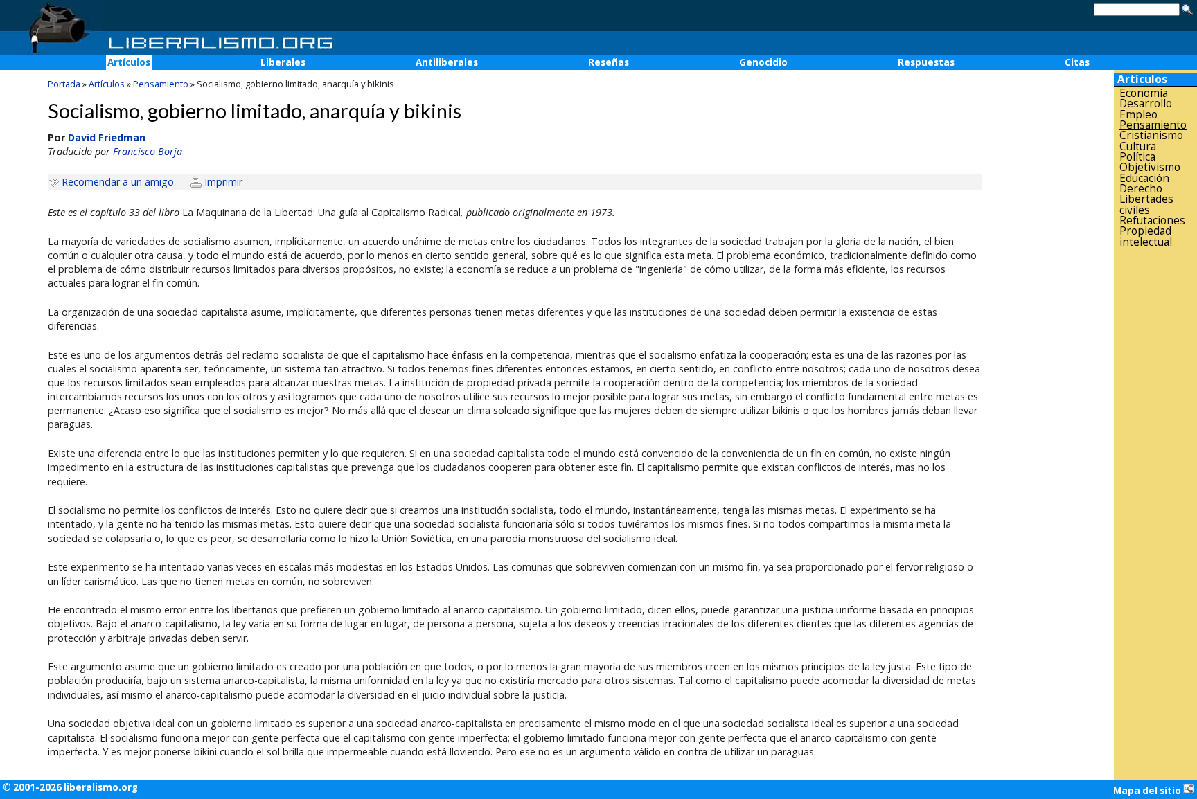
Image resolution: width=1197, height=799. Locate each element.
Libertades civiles (1146, 204)
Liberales (282, 62)
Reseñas (608, 62)
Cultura (1137, 146)
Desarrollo (1145, 103)
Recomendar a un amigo (118, 181)
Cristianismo (1151, 135)
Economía (1143, 93)
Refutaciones (1152, 220)
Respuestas (926, 62)
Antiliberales (447, 62)
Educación (1144, 178)
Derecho (1140, 188)
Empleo (1138, 114)
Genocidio (763, 62)
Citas (1077, 62)
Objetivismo (1149, 167)
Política (1137, 157)
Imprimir (223, 181)
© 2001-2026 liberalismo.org (70, 787)
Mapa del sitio (1148, 790)
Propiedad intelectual (1145, 236)
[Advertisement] (1155, 468)
